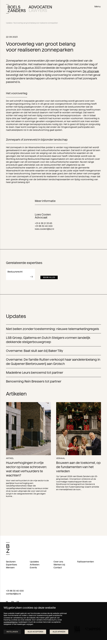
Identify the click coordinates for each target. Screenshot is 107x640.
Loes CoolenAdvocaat (43, 216)
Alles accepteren (35, 632)
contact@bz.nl (13, 594)
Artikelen (34, 564)
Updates (9, 23)
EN (12, 602)
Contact (58, 567)
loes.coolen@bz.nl (44, 229)
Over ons (58, 561)
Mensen (10, 567)
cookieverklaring (11, 622)
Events (33, 567)
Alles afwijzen (59, 632)
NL (7, 602)
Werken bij (59, 564)
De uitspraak (91, 71)
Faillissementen (85, 561)
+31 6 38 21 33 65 (43, 223)
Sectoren (11, 561)
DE (18, 602)
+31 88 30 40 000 (44, 226)
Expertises (11, 564)
